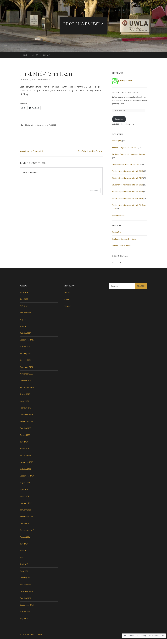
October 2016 (25, 598)
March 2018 (24, 496)
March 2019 (24, 448)
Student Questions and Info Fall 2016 (127, 171)
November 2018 (26, 462)
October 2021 (25, 333)
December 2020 (26, 367)
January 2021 (25, 360)
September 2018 (27, 476)
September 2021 (27, 340)
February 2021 (26, 353)
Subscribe (119, 119)
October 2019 (25, 428)
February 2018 (26, 503)
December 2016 (26, 591)
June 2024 (24, 292)
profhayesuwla (45, 79)
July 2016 (24, 618)
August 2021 (25, 346)
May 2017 (24, 557)
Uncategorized (118, 215)
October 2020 (25, 380)
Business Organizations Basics (125, 147)
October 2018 (25, 469)
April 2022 (24, 326)
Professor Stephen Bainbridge (124, 239)
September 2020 (27, 387)
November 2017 (26, 516)
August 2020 (25, 394)
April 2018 (24, 489)
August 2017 (25, 537)
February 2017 (26, 577)
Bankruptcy (117, 140)
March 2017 (24, 571)
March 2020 (24, 401)
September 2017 (27, 530)
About (35, 55)
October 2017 (25, 523)
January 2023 (25, 312)
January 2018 (25, 510)
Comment (94, 190)
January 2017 (25, 584)
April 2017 (24, 564)
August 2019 (25, 435)
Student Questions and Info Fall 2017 (127, 178)
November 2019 (26, 421)
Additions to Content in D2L (32, 151)
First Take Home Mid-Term (90, 151)
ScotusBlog (117, 232)
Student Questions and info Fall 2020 (127, 198)
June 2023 (24, 299)
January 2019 (25, 455)
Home (25, 55)
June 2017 (24, 550)
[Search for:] (128, 286)
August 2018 (25, 482)
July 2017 (24, 544)
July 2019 (24, 442)
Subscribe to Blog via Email (125, 92)
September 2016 (27, 605)
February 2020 (26, 408)
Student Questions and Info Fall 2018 (40, 125)
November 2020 (26, 374)
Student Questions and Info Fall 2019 (127, 191)
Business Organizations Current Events (128, 154)
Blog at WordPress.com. (31, 634)
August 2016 (25, 611)
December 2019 (26, 414)
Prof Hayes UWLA (83, 23)
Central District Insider (121, 245)
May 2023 (24, 306)
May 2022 (24, 319)
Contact (46, 55)
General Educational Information (126, 164)
